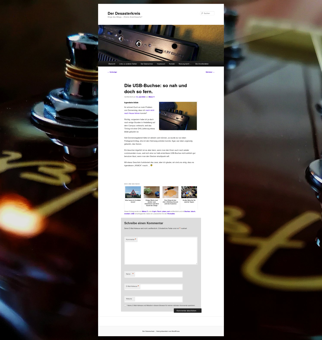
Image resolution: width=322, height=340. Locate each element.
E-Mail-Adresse (132, 286)
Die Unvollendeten (202, 64)
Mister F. (152, 97)
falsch (193, 211)
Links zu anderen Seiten (128, 64)
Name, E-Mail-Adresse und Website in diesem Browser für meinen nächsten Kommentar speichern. (161, 305)
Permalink (171, 213)
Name (130, 274)
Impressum (161, 64)
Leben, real (166, 211)
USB (132, 213)
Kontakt (172, 64)
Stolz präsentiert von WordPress (168, 331)
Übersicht (111, 64)
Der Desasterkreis (124, 13)
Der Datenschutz (147, 64)
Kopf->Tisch (156, 211)
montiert (127, 213)
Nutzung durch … (185, 64)
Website (129, 298)
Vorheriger (112, 72)
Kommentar (131, 239)
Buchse (187, 211)
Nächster (210, 72)
